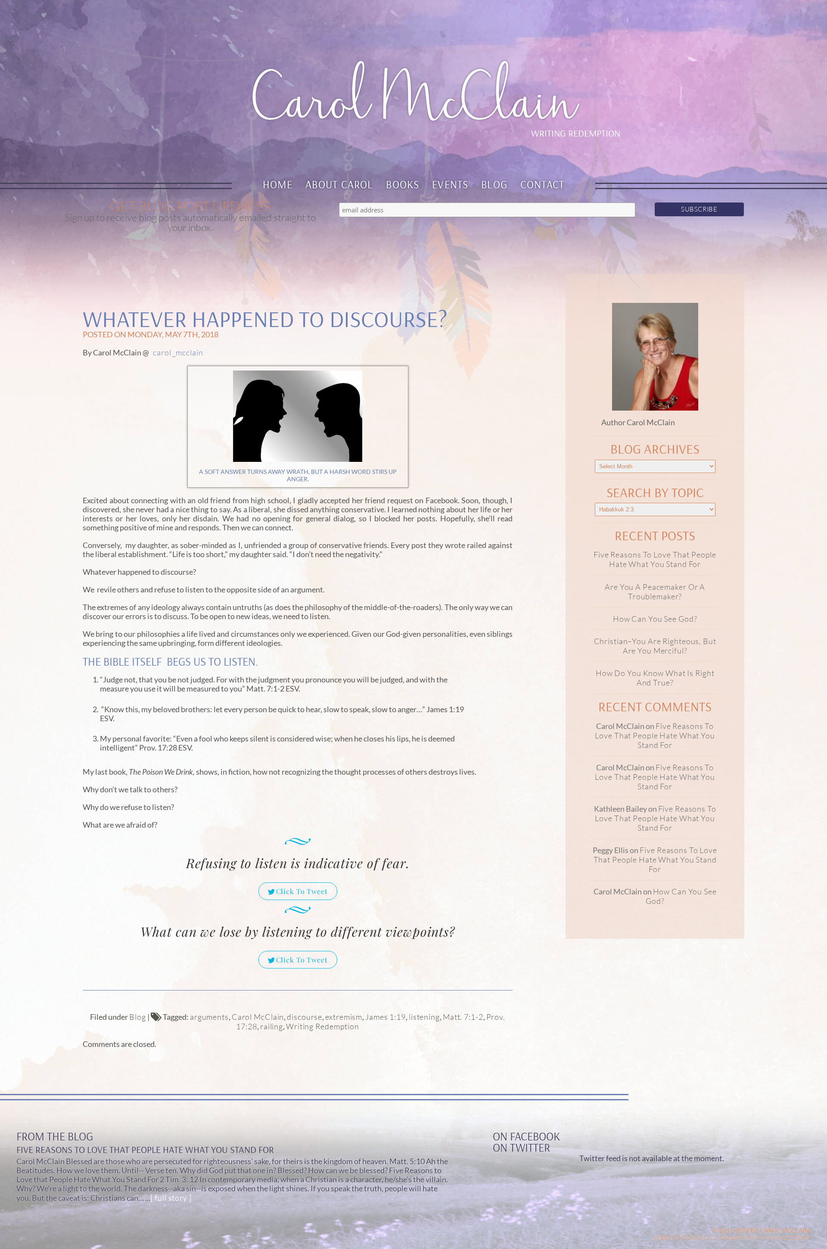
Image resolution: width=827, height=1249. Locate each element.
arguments (209, 1017)
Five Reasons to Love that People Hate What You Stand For (655, 559)
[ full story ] (170, 1197)
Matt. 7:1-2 (463, 1017)
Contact (542, 184)
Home (278, 184)
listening (424, 1017)
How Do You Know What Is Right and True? (655, 677)
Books (402, 184)
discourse (304, 1017)
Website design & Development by (732, 1237)
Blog (494, 184)
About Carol (339, 184)
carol (162, 352)
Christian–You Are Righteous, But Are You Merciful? (655, 645)
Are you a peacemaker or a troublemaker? (655, 591)
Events (450, 184)
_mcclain (187, 352)
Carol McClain (258, 1017)
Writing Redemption (322, 1026)
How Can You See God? (655, 618)
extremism (343, 1017)
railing (271, 1026)
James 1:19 (385, 1017)
